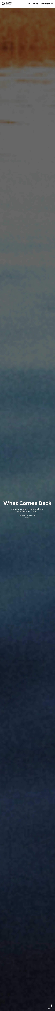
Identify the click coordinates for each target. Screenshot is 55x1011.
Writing (35, 4)
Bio (29, 4)
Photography (45, 4)
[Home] (7, 3)
